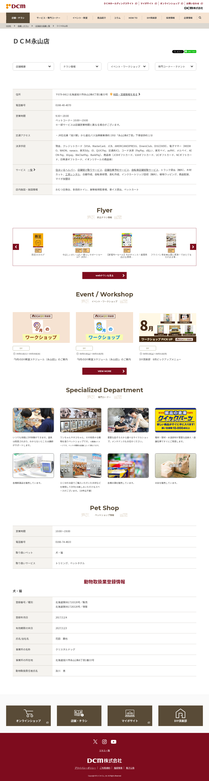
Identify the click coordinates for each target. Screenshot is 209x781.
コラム (117, 17)
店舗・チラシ (18, 17)
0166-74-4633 (63, 542)
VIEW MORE (104, 371)
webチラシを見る (105, 275)
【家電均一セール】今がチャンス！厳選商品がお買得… (126, 255)
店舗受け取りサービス (90, 170)
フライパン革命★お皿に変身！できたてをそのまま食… (171, 255)
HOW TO (133, 17)
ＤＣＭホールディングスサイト (119, 3)
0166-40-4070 (63, 105)
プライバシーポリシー (85, 767)
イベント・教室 (80, 17)
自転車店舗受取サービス (144, 170)
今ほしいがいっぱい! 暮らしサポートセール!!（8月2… (82, 255)
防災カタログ (38, 254)
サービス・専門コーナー (48, 17)
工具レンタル (72, 174)
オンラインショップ (169, 3)
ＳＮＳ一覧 (104, 750)
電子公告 (130, 767)
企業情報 (188, 17)
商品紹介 (101, 17)
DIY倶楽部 (152, 17)
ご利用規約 (105, 767)
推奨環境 (118, 767)
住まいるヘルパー (65, 170)
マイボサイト (146, 3)
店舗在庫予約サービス (116, 170)
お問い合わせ (192, 3)
